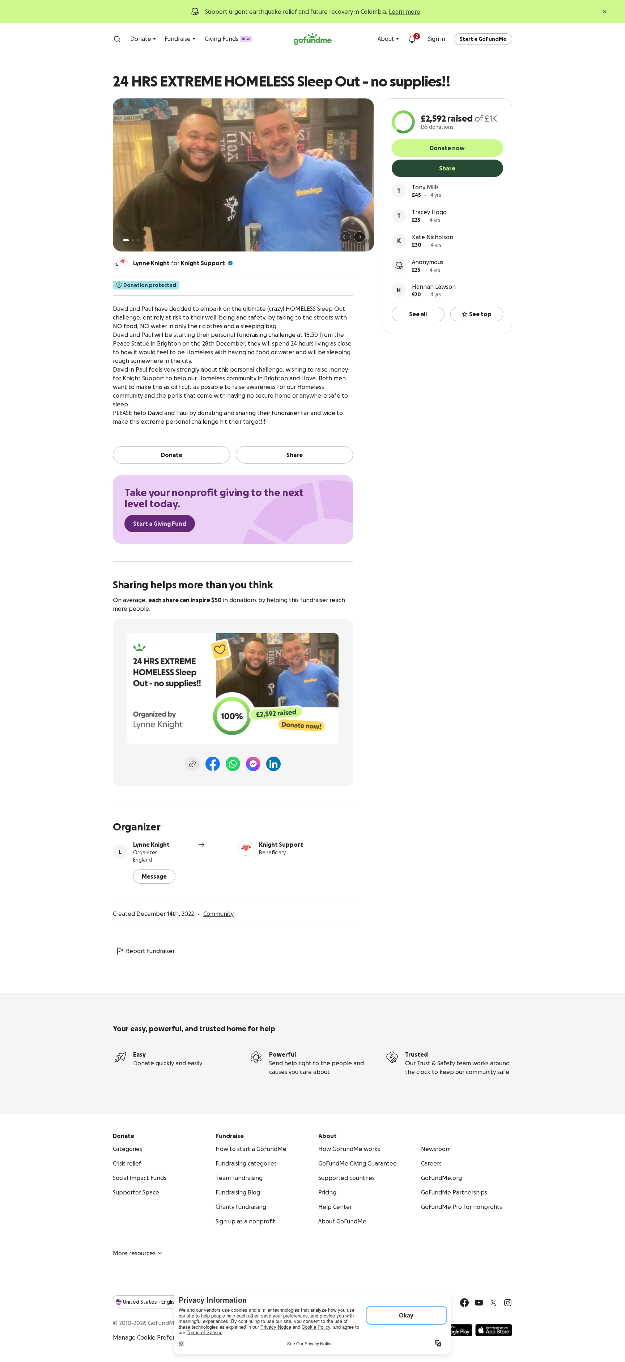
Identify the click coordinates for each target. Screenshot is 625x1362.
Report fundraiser (150, 951)
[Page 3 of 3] (138, 240)
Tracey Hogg (429, 212)
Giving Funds (227, 38)
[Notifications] (412, 39)
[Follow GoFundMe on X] (493, 1302)
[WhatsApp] (233, 764)
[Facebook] (212, 764)
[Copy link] (192, 764)
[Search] (117, 39)
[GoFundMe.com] (313, 39)
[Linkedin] (273, 764)
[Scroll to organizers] (123, 261)
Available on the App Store (493, 1330)
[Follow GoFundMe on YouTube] (479, 1302)
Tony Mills (425, 187)
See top (480, 314)
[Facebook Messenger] (253, 764)
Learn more (404, 11)
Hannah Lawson (434, 286)
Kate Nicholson (432, 237)
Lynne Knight (151, 844)
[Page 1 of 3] (126, 240)
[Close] (605, 11)
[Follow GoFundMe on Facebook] (464, 1302)
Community (218, 913)
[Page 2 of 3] (133, 240)
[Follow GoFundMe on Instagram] (508, 1302)
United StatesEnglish (150, 1302)
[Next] (359, 237)
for (179, 263)
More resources (134, 1253)
